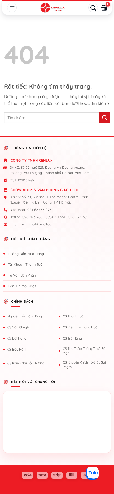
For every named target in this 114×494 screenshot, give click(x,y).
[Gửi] (104, 117)
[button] (12, 7)
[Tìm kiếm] (93, 7)
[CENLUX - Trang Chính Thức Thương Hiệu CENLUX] (52, 7)
